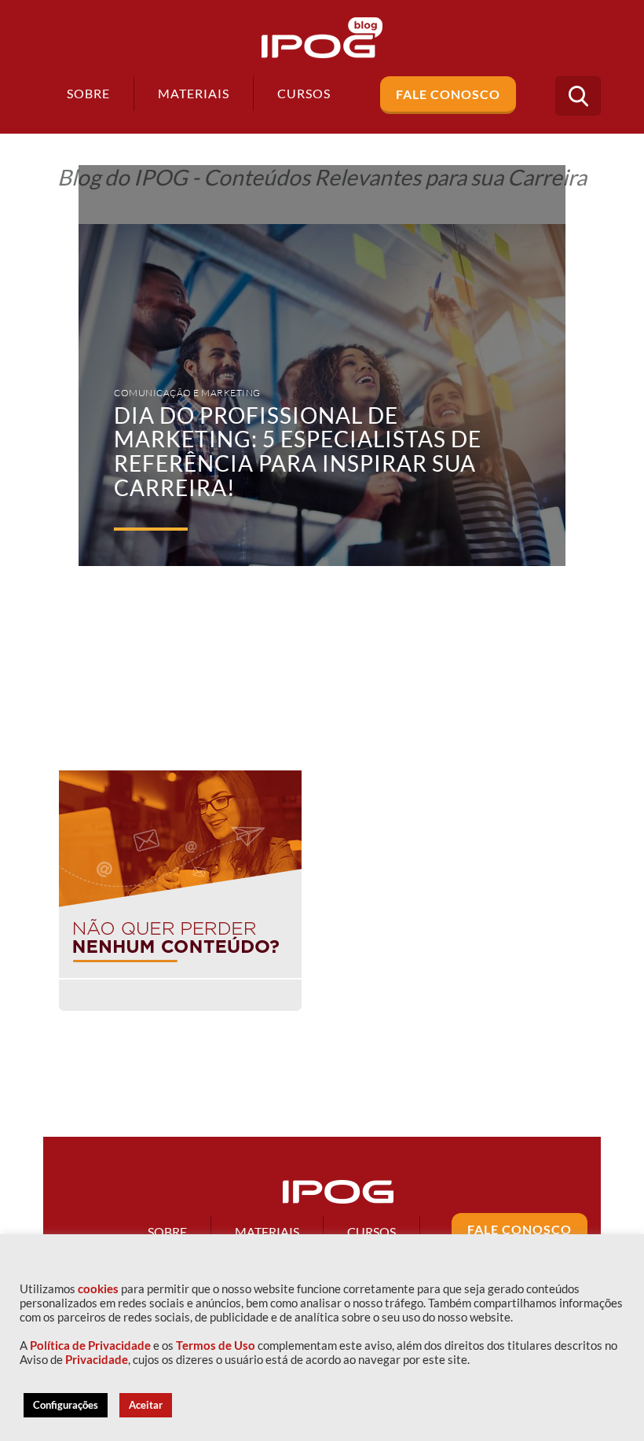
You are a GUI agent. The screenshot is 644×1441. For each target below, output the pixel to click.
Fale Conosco (448, 93)
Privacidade (96, 1359)
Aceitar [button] (146, 1405)
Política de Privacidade (90, 1345)
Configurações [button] (65, 1405)
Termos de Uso (215, 1345)
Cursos (371, 1231)
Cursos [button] (304, 93)
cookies (98, 1289)
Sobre (88, 93)
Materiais (193, 93)
